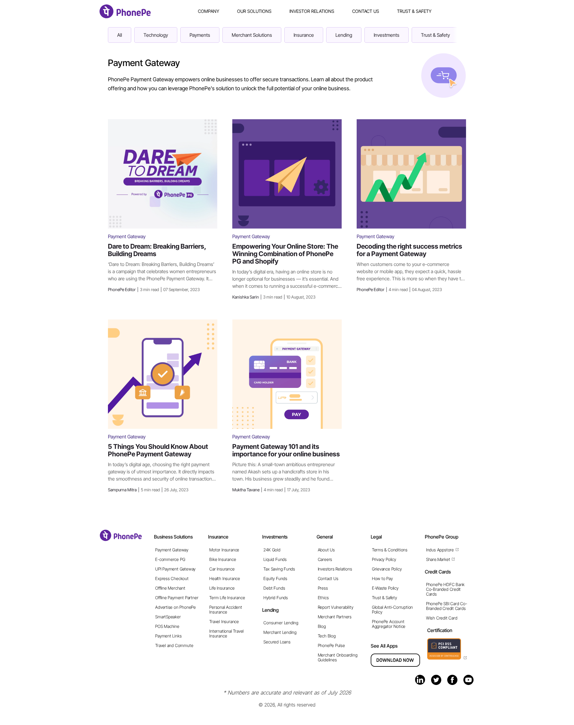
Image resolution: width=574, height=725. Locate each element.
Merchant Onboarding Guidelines (338, 657)
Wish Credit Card (441, 617)
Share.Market (438, 559)
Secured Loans (276, 641)
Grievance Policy (387, 568)
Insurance (304, 35)
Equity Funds (275, 578)
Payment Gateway (171, 549)
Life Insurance (221, 588)
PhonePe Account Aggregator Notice (388, 624)
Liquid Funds (274, 559)
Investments (386, 35)
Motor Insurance (224, 549)
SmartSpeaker (168, 616)
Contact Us (365, 11)
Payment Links (168, 635)
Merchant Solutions (252, 35)
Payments (200, 35)
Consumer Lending (280, 622)
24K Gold (271, 549)
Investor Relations (311, 11)
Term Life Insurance (227, 597)
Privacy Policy (384, 559)
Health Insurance (224, 578)
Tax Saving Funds (279, 568)
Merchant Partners (335, 616)
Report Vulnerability (335, 607)
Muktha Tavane (271, 489)
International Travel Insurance (226, 633)
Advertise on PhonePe (175, 607)
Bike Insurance (222, 559)
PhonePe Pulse (331, 645)
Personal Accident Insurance (225, 609)
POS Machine (167, 626)
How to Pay (382, 578)
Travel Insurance (224, 621)
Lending (343, 35)
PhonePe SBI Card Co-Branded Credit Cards (446, 606)
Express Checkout (172, 578)
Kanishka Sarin (273, 296)
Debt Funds (274, 588)
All (119, 35)
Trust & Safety (414, 11)
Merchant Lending (280, 632)
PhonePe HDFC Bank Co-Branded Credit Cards (445, 589)
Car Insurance (221, 568)
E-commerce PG (170, 559)
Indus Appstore (440, 549)
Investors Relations (335, 568)
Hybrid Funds (275, 597)
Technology (156, 35)
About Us (326, 549)
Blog (322, 626)
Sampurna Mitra (148, 489)
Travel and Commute (174, 645)
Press (323, 588)
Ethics (323, 597)
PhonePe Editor (154, 289)
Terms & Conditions (389, 549)
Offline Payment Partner (176, 597)
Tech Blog (327, 635)
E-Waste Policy (385, 588)
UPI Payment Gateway (175, 568)
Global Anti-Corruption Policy (392, 609)
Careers (325, 559)
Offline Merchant (170, 588)
